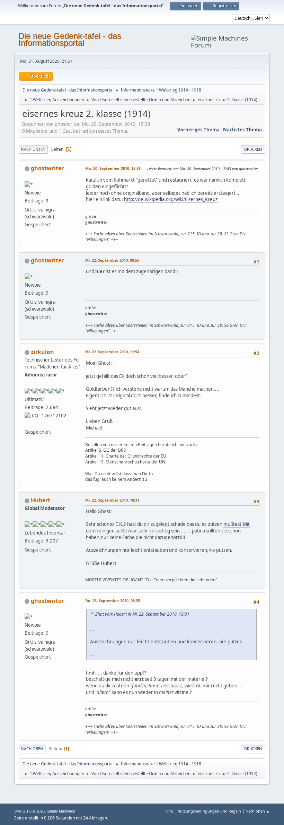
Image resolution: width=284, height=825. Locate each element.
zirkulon (42, 352)
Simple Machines (61, 811)
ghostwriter (47, 168)
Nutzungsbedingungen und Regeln (209, 811)
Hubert (40, 500)
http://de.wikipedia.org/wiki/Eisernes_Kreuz (171, 199)
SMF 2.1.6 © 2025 (29, 811)
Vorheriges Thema (198, 130)
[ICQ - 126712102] (45, 415)
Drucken (253, 149)
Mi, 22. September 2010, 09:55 (112, 260)
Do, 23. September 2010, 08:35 (112, 600)
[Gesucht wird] (27, 423)
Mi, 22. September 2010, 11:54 (112, 351)
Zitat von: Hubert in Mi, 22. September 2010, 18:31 (142, 614)
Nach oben (32, 748)
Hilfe (169, 811)
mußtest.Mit (236, 524)
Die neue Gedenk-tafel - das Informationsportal (69, 39)
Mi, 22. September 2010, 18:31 (112, 500)
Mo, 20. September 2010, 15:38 (113, 168)
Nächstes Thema (242, 130)
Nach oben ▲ (258, 811)
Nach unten (33, 149)
